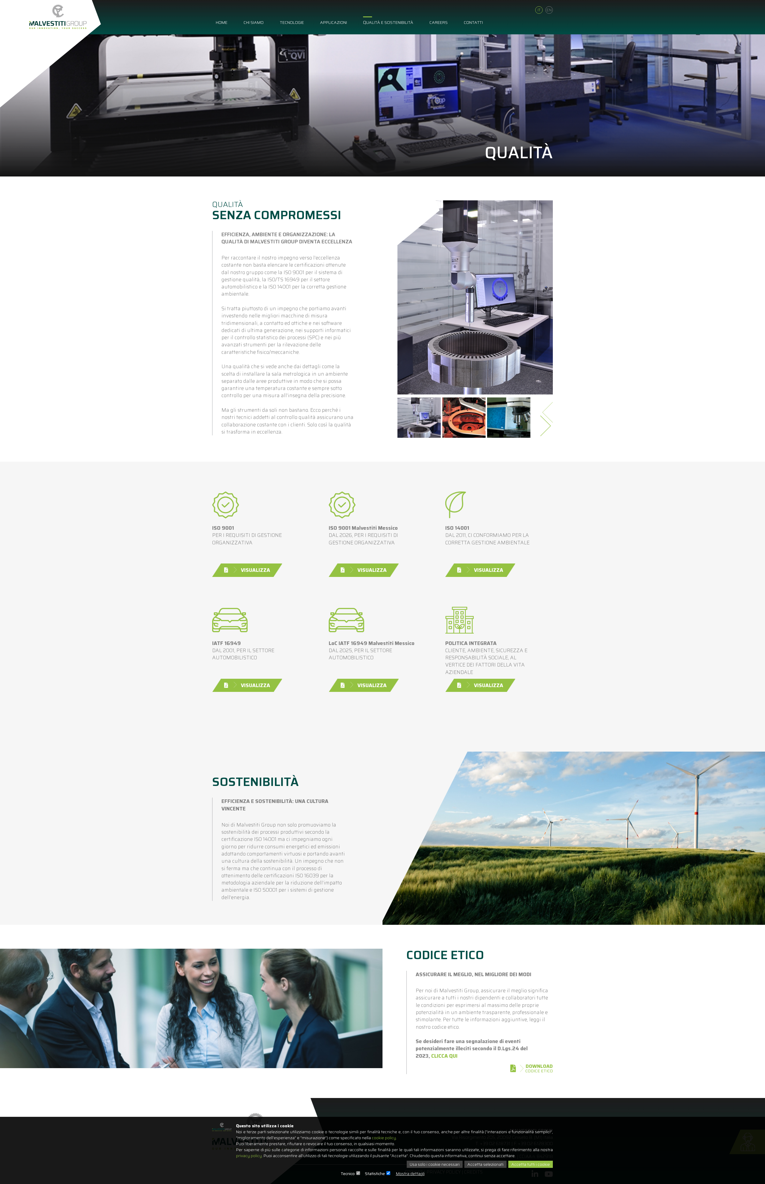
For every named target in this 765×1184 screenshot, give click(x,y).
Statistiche (375, 1174)
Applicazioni (333, 22)
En (549, 10)
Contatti (473, 22)
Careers (438, 22)
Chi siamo (254, 22)
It (539, 10)
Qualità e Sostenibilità (388, 22)
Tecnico (348, 1174)
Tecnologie (292, 22)
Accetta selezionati (485, 1164)
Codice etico (539, 1068)
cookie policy (384, 1137)
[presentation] (548, 410)
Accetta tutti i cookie (530, 1164)
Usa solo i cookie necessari (435, 1164)
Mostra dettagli (410, 1173)
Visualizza (255, 570)
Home (221, 22)
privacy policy (249, 1155)
